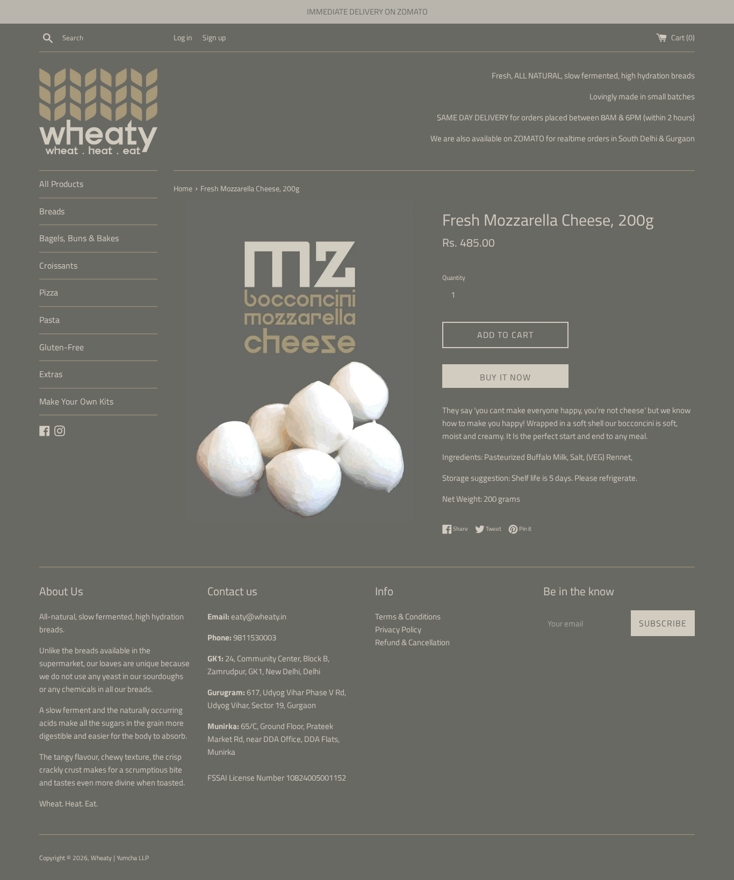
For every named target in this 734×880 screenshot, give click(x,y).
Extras (50, 373)
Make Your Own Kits (76, 401)
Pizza (48, 292)
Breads (51, 211)
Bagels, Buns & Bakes (79, 238)
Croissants (58, 265)
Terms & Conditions (408, 616)
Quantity (453, 277)
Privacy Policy (398, 629)
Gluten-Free (61, 347)
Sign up (214, 37)
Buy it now (505, 377)
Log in (183, 37)
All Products (61, 183)
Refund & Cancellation (412, 642)
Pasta (49, 319)
